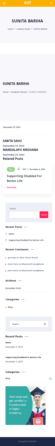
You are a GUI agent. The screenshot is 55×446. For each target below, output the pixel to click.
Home (10, 29)
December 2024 (13, 288)
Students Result (23, 29)
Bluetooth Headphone (33, 264)
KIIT (24, 169)
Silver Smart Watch (28, 258)
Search (12, 208)
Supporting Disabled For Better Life (24, 179)
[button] (51, 3)
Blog (11, 169)
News (11, 234)
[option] (27, 180)
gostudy (12, 258)
